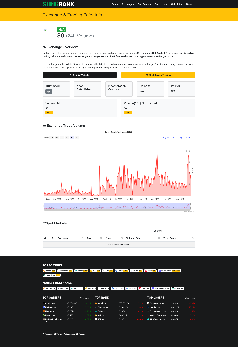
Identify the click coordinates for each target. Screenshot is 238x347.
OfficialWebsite (80, 75)
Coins (115, 4)
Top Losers (161, 4)
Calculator (176, 4)
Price (108, 238)
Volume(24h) (133, 238)
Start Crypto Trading (159, 75)
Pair (89, 238)
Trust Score (169, 238)
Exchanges (128, 4)
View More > (85, 298)
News (189, 4)
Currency (63, 238)
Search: (158, 230)
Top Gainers (144, 4)
